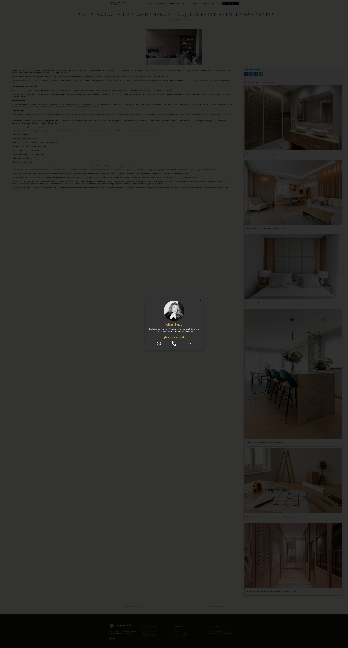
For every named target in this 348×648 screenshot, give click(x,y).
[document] (174, 324)
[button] (200, 300)
